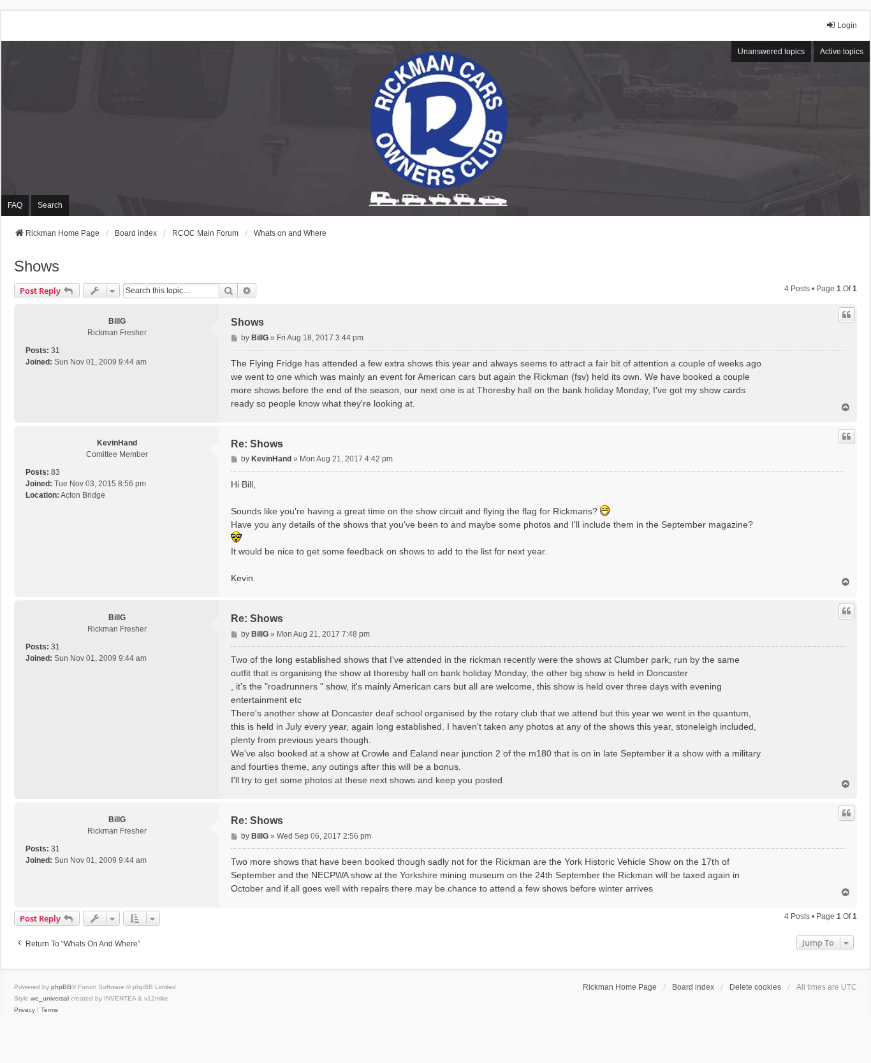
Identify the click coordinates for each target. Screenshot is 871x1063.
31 (55, 350)
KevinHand (117, 442)
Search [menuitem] (50, 205)
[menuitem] (24, 1010)
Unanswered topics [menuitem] (771, 51)
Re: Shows (257, 443)
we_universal (50, 998)
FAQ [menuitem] (15, 205)
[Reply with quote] (846, 314)
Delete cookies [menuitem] (755, 987)
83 (55, 472)
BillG (117, 321)
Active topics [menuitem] (841, 51)
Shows (36, 266)
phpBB (61, 986)
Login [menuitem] (847, 25)
